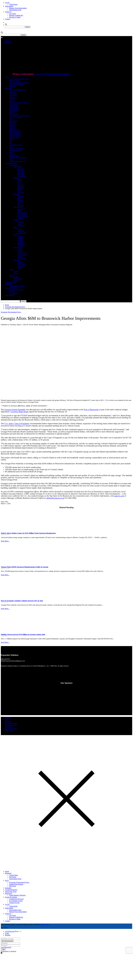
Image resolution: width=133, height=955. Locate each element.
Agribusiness (13, 93)
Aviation (12, 97)
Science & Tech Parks (16, 148)
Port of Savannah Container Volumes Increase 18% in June (22, 601)
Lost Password (10, 931)
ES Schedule (13, 293)
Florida (19, 249)
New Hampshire (22, 216)
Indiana (19, 181)
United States (13, 165)
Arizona (20, 262)
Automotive (13, 95)
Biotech (11, 101)
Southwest (16, 260)
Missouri (20, 189)
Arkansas (20, 238)
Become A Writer (14, 17)
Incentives (12, 126)
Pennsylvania (21, 176)
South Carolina (22, 255)
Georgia (20, 251)
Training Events (14, 903)
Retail (11, 147)
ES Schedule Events (15, 901)
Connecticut (21, 209)
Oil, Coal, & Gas (14, 134)
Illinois (19, 180)
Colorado (20, 196)
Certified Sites (13, 106)
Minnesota (20, 187)
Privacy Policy (10, 731)
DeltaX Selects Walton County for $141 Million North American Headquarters (28, 533)
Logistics (12, 128)
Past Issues (12, 877)
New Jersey (21, 172)
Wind (11, 159)
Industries (8, 88)
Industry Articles (14, 81)
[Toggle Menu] (1, 37)
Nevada (20, 202)
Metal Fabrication (15, 132)
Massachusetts (22, 213)
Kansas (19, 229)
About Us (8, 12)
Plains (15, 227)
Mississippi (21, 244)
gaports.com (119, 496)
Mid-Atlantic (17, 167)
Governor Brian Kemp (19, 412)
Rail (10, 143)
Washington (21, 225)
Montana (20, 200)
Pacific (15, 220)
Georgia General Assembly (15, 409)
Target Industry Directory (17, 895)
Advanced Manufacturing (17, 90)
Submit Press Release (16, 84)
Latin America (13, 277)
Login (7, 933)
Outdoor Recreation (15, 136)
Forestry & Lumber (15, 117)
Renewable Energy (15, 145)
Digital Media (13, 114)
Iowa (19, 183)
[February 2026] (83, 70)
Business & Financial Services (19, 102)
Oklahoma (20, 266)
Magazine (8, 42)
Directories (8, 284)
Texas (19, 268)
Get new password (7, 941)
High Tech (12, 125)
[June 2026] (22, 70)
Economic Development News (19, 79)
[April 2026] (56, 70)
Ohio (19, 191)
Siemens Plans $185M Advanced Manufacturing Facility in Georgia (24, 567)
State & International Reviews (19, 82)
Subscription (9, 6)
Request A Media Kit (16, 15)
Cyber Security (14, 108)
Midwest (16, 178)
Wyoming (20, 205)
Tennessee (20, 246)
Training (12, 291)
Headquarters (13, 121)
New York (20, 174)
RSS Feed (12, 86)
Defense (12, 112)
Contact (7, 19)
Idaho (19, 198)
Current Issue (13, 875)
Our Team (12, 13)
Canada (11, 269)
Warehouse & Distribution (17, 158)
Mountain (16, 194)
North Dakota (21, 233)
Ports (10, 141)
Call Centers (13, 104)
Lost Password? (6, 947)
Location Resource (11, 163)
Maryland (20, 170)
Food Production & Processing (19, 115)
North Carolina (22, 253)
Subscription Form (15, 10)
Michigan (20, 185)
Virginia (20, 257)
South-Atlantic (18, 247)
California (20, 222)
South (15, 235)
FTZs (11, 119)
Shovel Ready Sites (15, 150)
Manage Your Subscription (18, 8)
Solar (11, 152)
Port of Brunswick (91, 409)
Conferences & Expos (16, 290)
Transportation (14, 156)
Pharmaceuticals (14, 137)
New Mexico (21, 264)
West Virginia (21, 258)
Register (7, 935)
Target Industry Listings (17, 286)
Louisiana (20, 242)
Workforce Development (17, 161)
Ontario (15, 273)
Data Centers (13, 110)
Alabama (20, 236)
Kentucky (20, 240)
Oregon (19, 224)
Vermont (20, 218)
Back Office (13, 99)
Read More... (5, 541)
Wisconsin (20, 192)
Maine (19, 211)
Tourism (12, 154)
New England (17, 207)
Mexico (15, 280)
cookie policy (44, 924)
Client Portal (13, 4)
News (7, 77)
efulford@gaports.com (55, 498)
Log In (7, 2)
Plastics (11, 139)
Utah (19, 203)
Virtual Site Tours (11, 282)
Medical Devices (14, 130)
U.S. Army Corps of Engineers (16, 423)
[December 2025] (56, 97)
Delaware (20, 169)
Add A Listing (9, 295)
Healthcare (12, 123)
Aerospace (12, 92)
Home (7, 40)
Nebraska (20, 231)
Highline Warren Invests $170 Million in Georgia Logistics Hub (23, 634)
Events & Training (11, 288)
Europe (11, 275)
